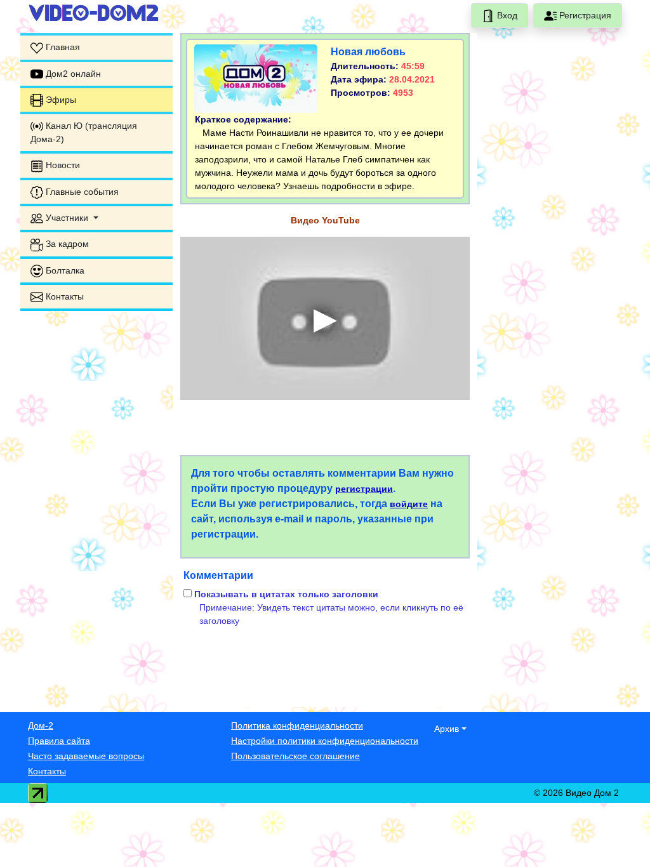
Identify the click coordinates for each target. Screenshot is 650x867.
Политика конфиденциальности (297, 725)
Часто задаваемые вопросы (86, 756)
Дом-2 (40, 725)
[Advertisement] (96, 511)
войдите (409, 504)
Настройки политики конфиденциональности (324, 741)
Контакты (47, 771)
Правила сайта (59, 741)
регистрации (364, 489)
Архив (446, 729)
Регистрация (584, 15)
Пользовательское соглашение (295, 756)
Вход (505, 15)
